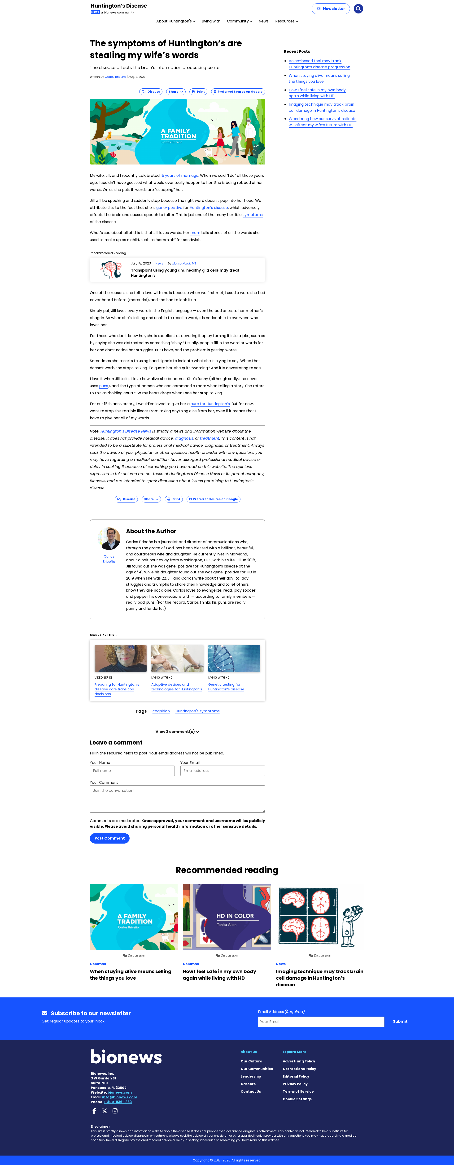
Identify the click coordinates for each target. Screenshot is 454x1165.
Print (200, 92)
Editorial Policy (296, 1076)
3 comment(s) (176, 731)
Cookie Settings (297, 1099)
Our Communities (257, 1068)
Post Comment (110, 838)
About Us (249, 1051)
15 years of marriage (179, 175)
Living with (211, 21)
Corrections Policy (299, 1068)
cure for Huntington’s (210, 404)
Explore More (294, 1051)
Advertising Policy (299, 1061)
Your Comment (104, 782)
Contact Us (251, 1091)
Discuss (152, 92)
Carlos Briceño (115, 77)
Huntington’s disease (209, 207)
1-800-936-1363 (118, 1102)
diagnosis (184, 438)
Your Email (190, 762)
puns (103, 386)
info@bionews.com (119, 1097)
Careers (248, 1084)
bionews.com (120, 1092)
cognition (161, 711)
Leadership (251, 1076)
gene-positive (169, 207)
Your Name (100, 762)
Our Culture (251, 1061)
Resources (285, 21)
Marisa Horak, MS (184, 263)
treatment (209, 438)
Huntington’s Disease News (125, 431)
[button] (331, 8)
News (264, 21)
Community (238, 21)
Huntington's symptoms (197, 711)
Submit (400, 1021)
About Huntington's (174, 21)
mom (195, 232)
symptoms (253, 214)
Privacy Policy (295, 1084)
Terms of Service (298, 1091)
